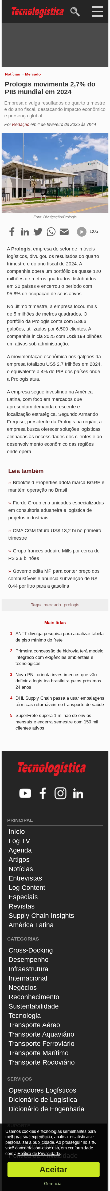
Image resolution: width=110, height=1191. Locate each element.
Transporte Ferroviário (41, 1043)
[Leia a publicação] (82, 232)
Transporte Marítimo (39, 1053)
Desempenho (29, 959)
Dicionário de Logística (43, 1099)
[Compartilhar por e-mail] (64, 232)
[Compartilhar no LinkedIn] (25, 232)
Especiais (23, 897)
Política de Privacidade (39, 1153)
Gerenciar (53, 1183)
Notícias (12, 74)
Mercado (33, 74)
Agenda (20, 850)
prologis (72, 604)
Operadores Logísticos (42, 1090)
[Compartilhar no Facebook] (12, 232)
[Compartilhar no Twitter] (38, 232)
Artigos (19, 859)
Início (17, 831)
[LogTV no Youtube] (25, 794)
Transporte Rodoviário (42, 1062)
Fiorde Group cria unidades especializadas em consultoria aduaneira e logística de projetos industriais (56, 510)
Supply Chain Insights (41, 915)
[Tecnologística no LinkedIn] (78, 794)
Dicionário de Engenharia (46, 1109)
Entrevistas (25, 878)
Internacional (28, 978)
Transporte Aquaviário (41, 1034)
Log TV (19, 841)
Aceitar (53, 1169)
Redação (20, 124)
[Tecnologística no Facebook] (43, 794)
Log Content (27, 887)
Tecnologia (25, 1015)
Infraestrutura (28, 969)
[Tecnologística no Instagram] (60, 794)
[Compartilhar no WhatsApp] (51, 232)
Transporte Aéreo (34, 1025)
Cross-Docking (31, 950)
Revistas (22, 906)
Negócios (23, 987)
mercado (52, 604)
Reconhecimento (34, 997)
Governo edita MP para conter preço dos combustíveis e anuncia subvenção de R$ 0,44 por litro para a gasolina (54, 578)
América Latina (31, 925)
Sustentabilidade (34, 1006)
